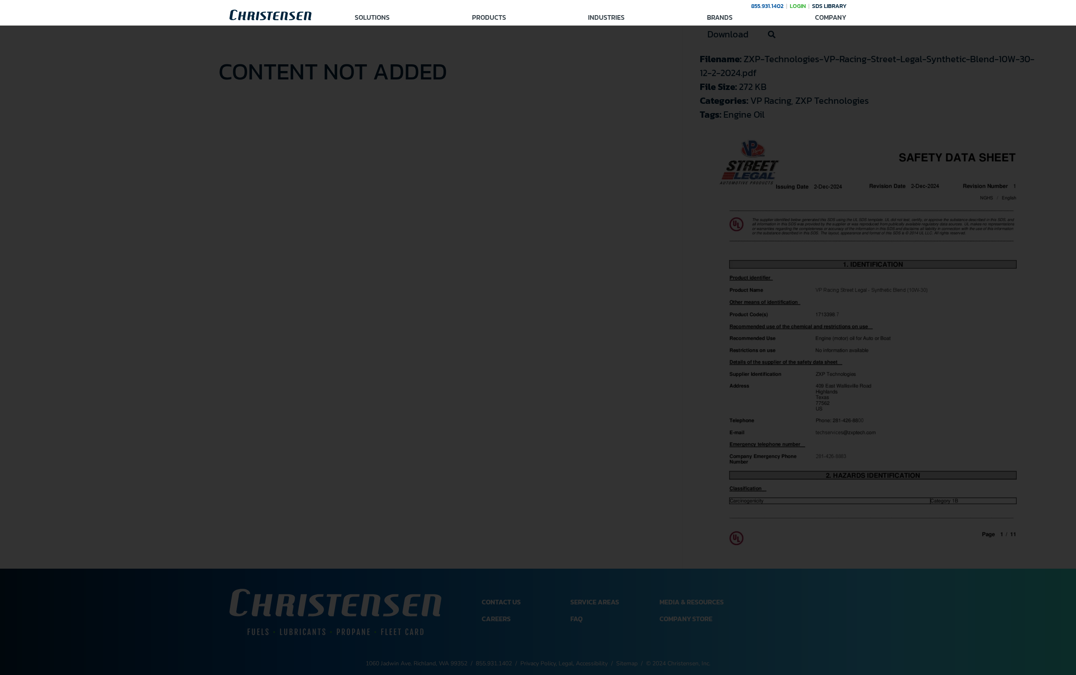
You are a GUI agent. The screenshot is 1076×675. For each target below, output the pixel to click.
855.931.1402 (767, 6)
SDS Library (829, 6)
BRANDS (720, 17)
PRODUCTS (489, 17)
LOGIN (798, 6)
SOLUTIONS (372, 17)
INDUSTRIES (606, 17)
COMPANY (831, 17)
